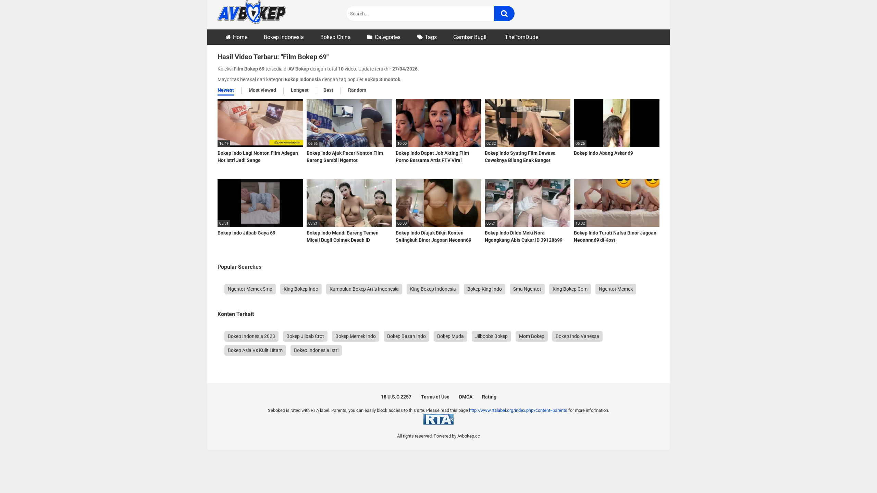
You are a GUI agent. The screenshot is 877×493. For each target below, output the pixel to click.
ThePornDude (521, 37)
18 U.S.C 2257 (396, 397)
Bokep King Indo (484, 289)
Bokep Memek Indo (355, 336)
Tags (431, 37)
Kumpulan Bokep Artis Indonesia (364, 289)
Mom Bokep (531, 336)
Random (357, 90)
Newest (226, 90)
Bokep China (335, 37)
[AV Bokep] (252, 13)
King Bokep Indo (301, 289)
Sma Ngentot (527, 289)
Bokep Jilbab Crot (305, 336)
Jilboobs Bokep (491, 336)
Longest (300, 90)
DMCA (465, 397)
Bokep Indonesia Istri (316, 350)
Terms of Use (435, 397)
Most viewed (262, 90)
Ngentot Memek (616, 289)
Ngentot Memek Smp (250, 289)
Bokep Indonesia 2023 (251, 336)
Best (328, 90)
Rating (489, 397)
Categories (387, 37)
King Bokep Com (570, 289)
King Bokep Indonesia (433, 289)
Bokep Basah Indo (406, 336)
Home (240, 37)
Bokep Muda (450, 336)
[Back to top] (854, 472)
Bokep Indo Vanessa (577, 336)
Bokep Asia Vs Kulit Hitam (255, 350)
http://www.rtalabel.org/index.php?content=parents (518, 410)
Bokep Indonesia (284, 37)
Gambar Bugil (469, 37)
